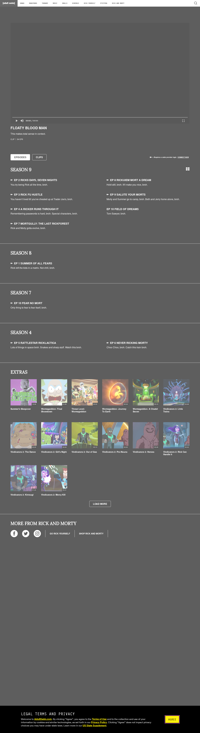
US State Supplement (94, 725)
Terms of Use (99, 719)
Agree (172, 719)
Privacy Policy (99, 722)
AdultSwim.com (43, 719)
